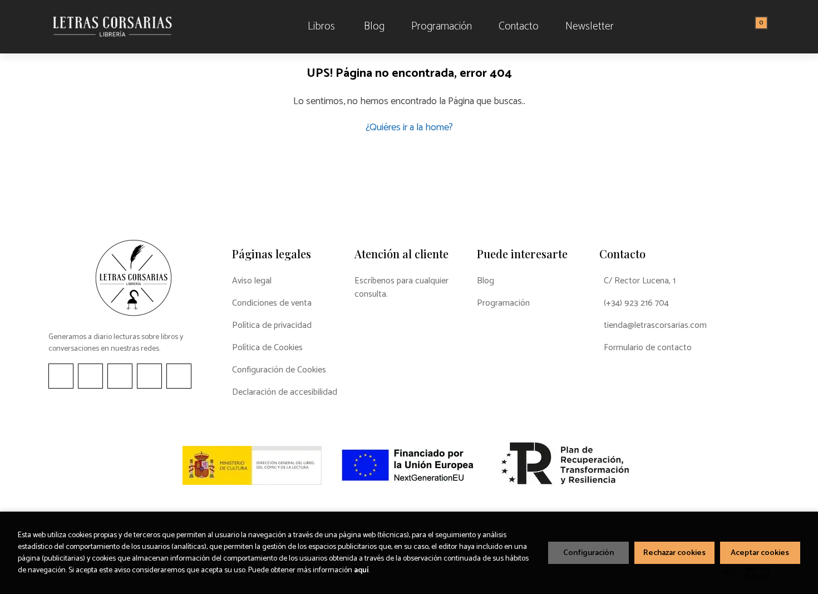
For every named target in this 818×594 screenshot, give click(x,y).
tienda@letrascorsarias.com (655, 325)
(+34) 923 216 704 (636, 303)
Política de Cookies (267, 348)
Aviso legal (252, 281)
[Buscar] (747, 27)
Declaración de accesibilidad (284, 392)
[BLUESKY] (178, 376)
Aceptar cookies (760, 552)
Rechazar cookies (674, 552)
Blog (485, 281)
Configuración (588, 552)
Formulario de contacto (648, 348)
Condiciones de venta (272, 303)
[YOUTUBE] (149, 376)
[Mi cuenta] (767, 27)
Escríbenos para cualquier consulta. (401, 287)
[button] (757, 27)
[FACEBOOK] (60, 376)
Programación (503, 303)
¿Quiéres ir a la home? (409, 127)
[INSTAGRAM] (90, 376)
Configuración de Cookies (279, 370)
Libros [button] (321, 26)
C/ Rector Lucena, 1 (640, 281)
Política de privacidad (272, 325)
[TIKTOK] (119, 376)
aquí (361, 570)
